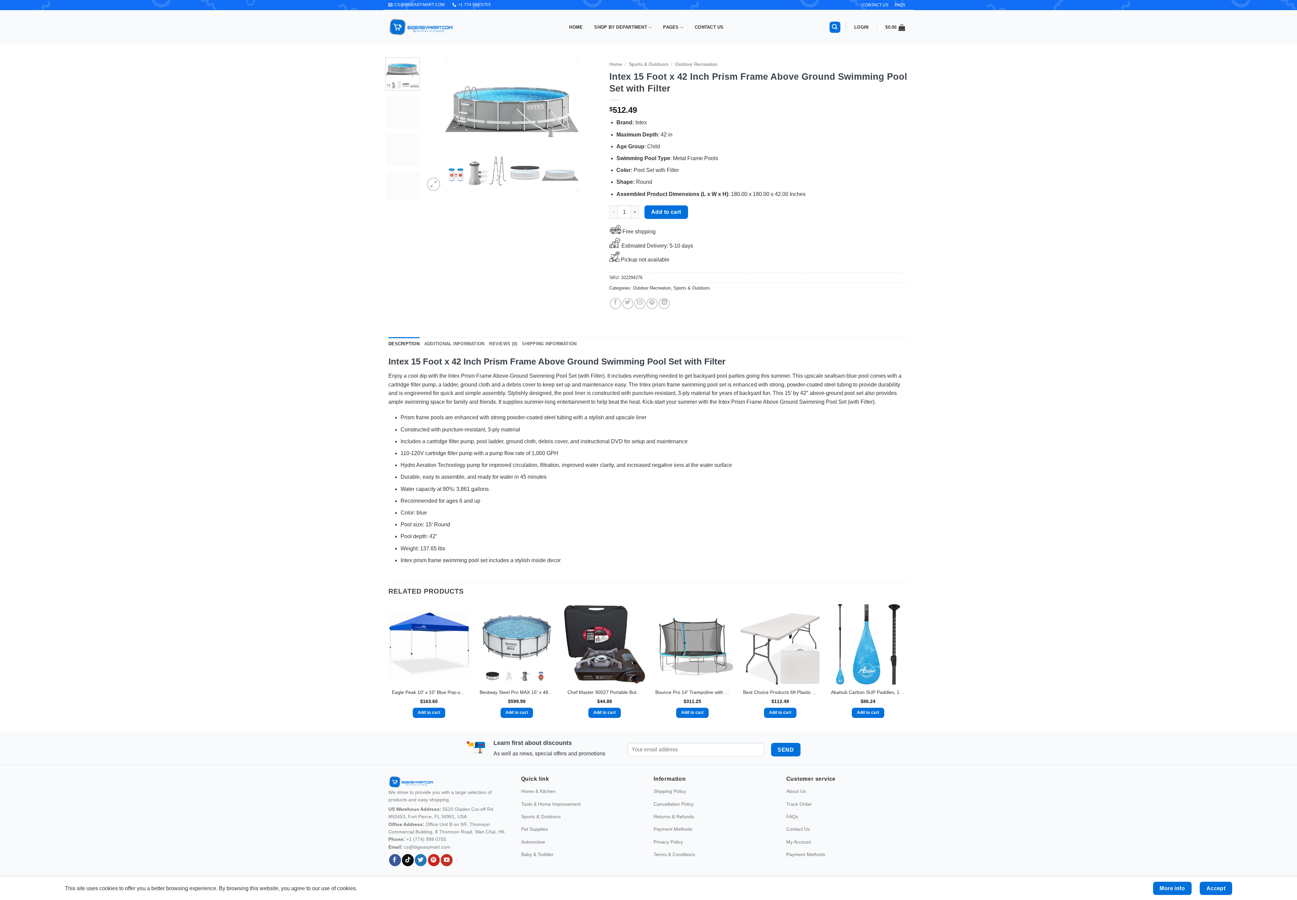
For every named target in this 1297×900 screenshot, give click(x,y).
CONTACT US (875, 5)
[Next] (587, 125)
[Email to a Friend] (639, 303)
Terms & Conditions (674, 864)
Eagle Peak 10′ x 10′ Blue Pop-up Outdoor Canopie (429, 692)
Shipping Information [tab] (549, 343)
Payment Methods (673, 839)
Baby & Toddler (537, 864)
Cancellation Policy (674, 813)
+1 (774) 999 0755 (426, 849)
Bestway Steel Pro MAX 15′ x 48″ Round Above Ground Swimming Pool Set (517, 692)
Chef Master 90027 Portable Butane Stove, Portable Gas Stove (604, 692)
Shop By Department (620, 27)
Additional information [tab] (454, 343)
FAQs (900, 5)
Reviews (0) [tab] (503, 343)
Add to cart (666, 212)
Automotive (533, 851)
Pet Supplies (534, 839)
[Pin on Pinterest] (652, 303)
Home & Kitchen (538, 801)
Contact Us (709, 27)
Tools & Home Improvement (551, 813)
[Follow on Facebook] (395, 870)
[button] (835, 27)
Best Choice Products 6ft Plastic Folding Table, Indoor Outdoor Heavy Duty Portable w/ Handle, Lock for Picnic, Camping (780, 692)
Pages (671, 27)
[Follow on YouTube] (447, 870)
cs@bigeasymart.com (427, 856)
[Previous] (437, 125)
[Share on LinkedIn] (664, 303)
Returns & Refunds (674, 826)
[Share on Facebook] (615, 303)
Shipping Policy (670, 801)
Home (576, 27)
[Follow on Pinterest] (434, 870)
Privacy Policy (668, 851)
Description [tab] (403, 343)
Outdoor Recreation (696, 64)
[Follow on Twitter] (421, 870)
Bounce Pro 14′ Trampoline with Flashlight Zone (692, 692)
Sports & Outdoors (648, 64)
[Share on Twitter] (627, 303)
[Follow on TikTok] (408, 870)
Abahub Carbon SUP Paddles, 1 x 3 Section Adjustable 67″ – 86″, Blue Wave (868, 692)
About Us (796, 801)
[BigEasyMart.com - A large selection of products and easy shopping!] (421, 27)
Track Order (799, 813)
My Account (798, 851)
